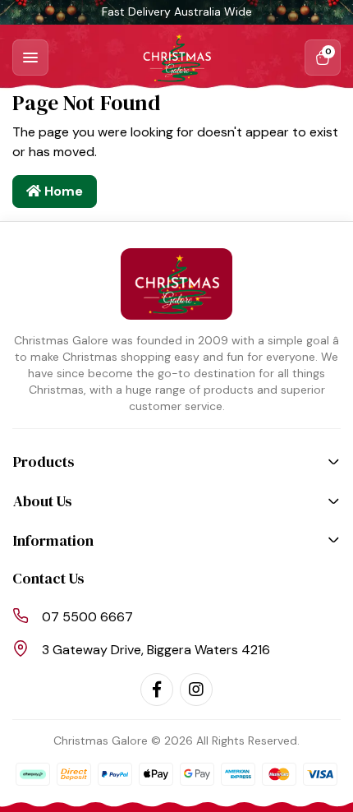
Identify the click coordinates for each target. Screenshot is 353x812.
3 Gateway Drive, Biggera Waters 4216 (156, 649)
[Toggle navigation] (30, 57)
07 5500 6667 (87, 616)
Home (62, 191)
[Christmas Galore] (176, 57)
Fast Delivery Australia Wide (177, 11)
